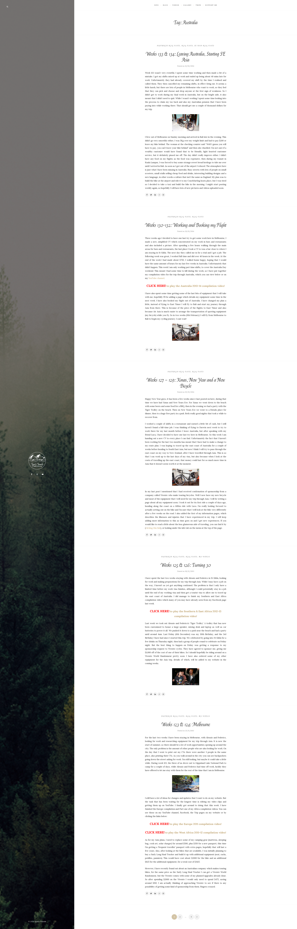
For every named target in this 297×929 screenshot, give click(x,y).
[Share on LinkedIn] (155, 195)
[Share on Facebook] (147, 195)
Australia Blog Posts (168, 46)
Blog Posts (187, 46)
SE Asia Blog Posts (204, 46)
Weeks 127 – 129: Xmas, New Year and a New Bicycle (185, 383)
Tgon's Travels (40, 921)
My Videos (204, 557)
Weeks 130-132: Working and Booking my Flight (185, 225)
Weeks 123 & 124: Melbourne (185, 724)
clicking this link (153, 528)
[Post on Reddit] (159, 195)
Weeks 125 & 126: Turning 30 (186, 565)
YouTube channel (156, 278)
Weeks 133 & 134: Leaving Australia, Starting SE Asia (186, 57)
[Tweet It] (151, 195)
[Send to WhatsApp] (163, 195)
